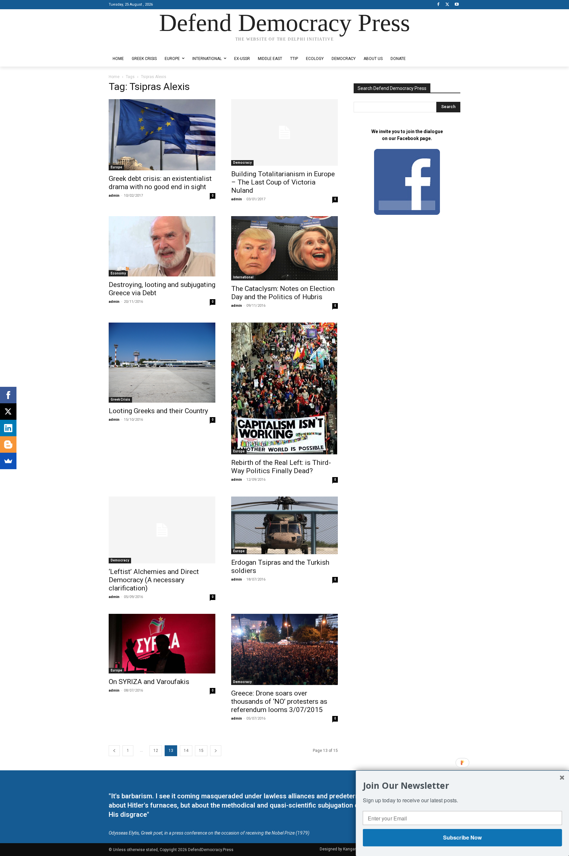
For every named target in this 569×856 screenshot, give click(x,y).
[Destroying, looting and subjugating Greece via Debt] (162, 246)
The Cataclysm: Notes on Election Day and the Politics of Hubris (283, 293)
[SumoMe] (8, 461)
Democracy (242, 162)
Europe (116, 167)
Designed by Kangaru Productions (134, 45)
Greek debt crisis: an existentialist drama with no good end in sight (160, 183)
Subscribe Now (462, 837)
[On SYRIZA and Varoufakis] (162, 644)
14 (186, 750)
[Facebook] (438, 5)
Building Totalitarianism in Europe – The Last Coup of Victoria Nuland (283, 182)
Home (114, 76)
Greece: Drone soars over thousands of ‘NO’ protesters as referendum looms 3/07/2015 (279, 701)
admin (114, 195)
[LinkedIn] (8, 428)
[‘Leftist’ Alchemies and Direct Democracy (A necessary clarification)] (162, 530)
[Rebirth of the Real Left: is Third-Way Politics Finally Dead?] (284, 388)
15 (201, 750)
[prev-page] (114, 750)
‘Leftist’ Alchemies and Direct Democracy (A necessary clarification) (154, 580)
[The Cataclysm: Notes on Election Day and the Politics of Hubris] (284, 248)
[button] (462, 785)
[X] (447, 5)
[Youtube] (456, 5)
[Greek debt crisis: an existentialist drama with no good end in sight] (162, 134)
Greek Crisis (120, 399)
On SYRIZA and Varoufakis (149, 682)
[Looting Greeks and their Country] (162, 363)
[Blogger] (8, 444)
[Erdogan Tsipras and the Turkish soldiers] (284, 525)
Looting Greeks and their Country (158, 411)
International (243, 277)
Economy (118, 273)
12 (155, 750)
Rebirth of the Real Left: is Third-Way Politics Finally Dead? (281, 467)
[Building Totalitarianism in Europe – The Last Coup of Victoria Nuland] (284, 132)
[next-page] (215, 750)
